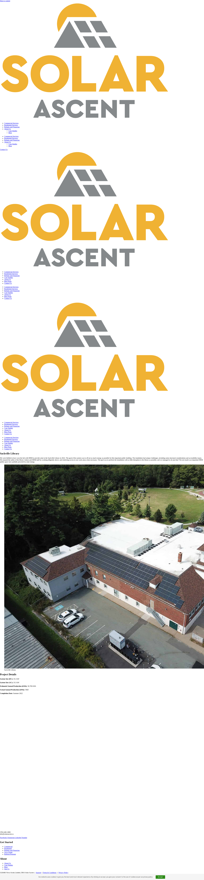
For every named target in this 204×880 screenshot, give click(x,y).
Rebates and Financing (12, 127)
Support (38, 873)
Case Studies (12, 131)
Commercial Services (11, 123)
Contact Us (8, 283)
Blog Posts (7, 281)
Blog (10, 133)
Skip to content (5, 1)
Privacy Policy (63, 873)
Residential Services (11, 125)
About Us (7, 129)
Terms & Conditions (49, 873)
